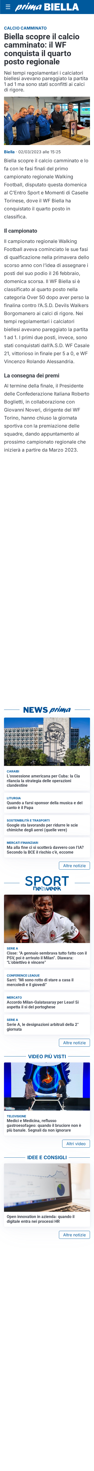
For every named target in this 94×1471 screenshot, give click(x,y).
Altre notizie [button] (74, 865)
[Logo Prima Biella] (47, 7)
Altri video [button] (76, 1143)
